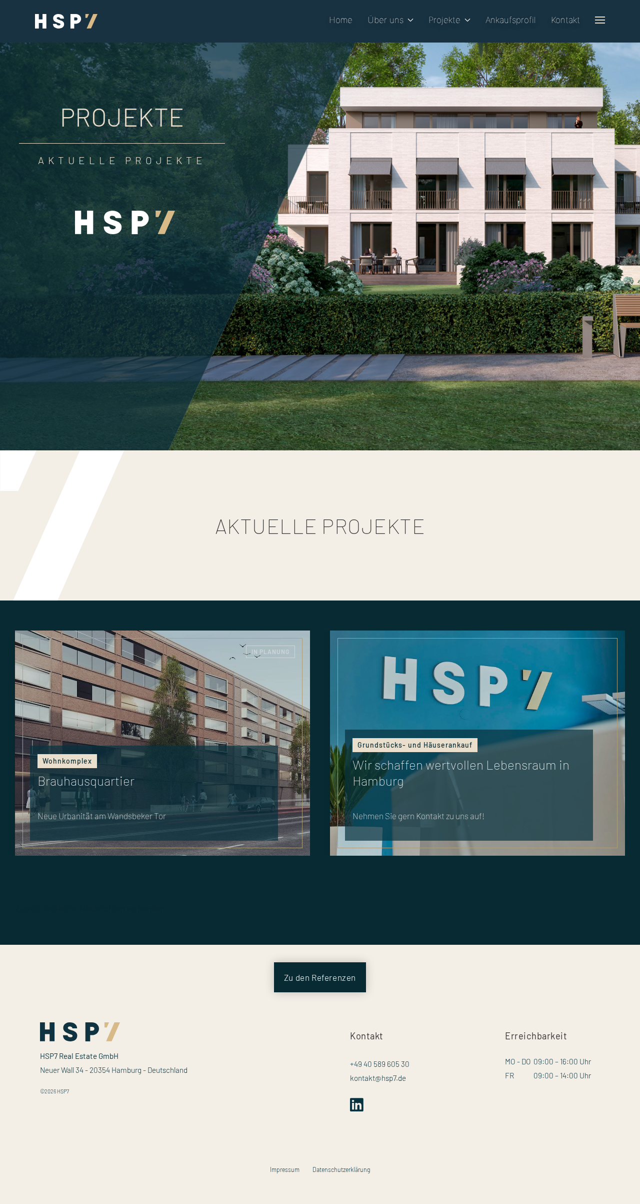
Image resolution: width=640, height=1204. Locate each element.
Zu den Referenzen (320, 977)
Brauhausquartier (86, 780)
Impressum (285, 1169)
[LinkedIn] (359, 1107)
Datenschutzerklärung (341, 1169)
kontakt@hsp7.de (378, 1077)
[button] (391, 20)
